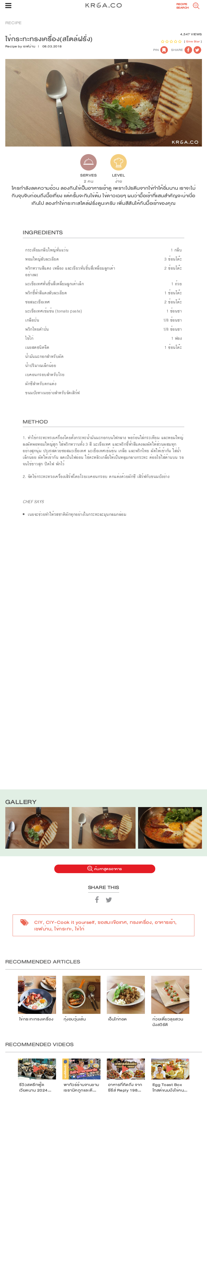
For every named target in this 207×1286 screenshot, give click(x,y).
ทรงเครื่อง (141, 922)
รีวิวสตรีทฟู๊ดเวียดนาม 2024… (35, 1087)
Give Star (193, 41)
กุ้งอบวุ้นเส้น (75, 1019)
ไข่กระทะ (63, 929)
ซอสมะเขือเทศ (112, 922)
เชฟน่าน (29, 46)
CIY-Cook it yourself (70, 922)
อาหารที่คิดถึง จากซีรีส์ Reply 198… (125, 1087)
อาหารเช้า (165, 922)
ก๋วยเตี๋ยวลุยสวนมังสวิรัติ (167, 1021)
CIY (38, 922)
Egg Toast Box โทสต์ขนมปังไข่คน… (170, 1087)
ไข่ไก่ (80, 929)
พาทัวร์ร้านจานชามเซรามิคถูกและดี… (81, 1087)
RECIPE (13, 22)
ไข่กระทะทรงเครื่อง (36, 1019)
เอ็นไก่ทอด (117, 1019)
